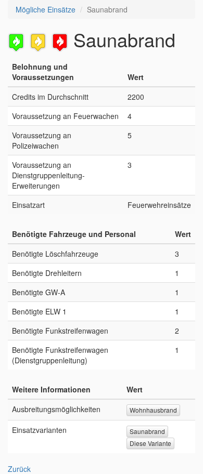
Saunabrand (147, 431)
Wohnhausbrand (153, 409)
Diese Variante (150, 443)
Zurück (19, 469)
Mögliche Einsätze (45, 9)
